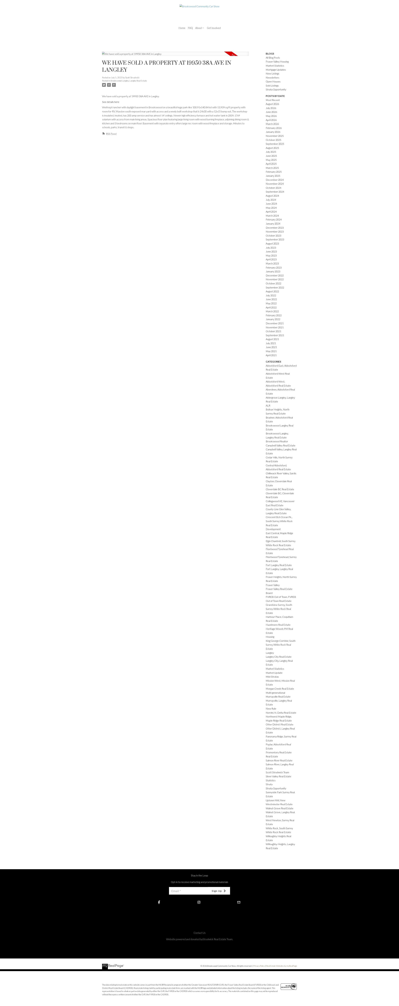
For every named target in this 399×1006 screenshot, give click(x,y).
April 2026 (271, 119)
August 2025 (272, 147)
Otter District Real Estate (279, 724)
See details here (110, 101)
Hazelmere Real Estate (278, 624)
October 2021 (273, 331)
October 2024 (273, 187)
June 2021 (271, 347)
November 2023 (275, 231)
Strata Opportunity (276, 89)
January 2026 (273, 131)
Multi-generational (275, 692)
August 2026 (272, 103)
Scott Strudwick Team (277, 772)
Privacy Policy (259, 966)
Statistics (271, 780)
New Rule (271, 708)
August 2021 (272, 339)
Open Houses (273, 81)
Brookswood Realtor (277, 441)
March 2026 (272, 123)
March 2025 (272, 167)
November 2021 (275, 327)
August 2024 (272, 195)
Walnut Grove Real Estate (279, 808)
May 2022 (271, 303)
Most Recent (273, 99)
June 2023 (271, 251)
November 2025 (275, 135)
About (198, 27)
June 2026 (271, 111)
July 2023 (271, 247)
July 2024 (271, 199)
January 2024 (273, 223)
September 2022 (275, 287)
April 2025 (271, 163)
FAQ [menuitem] (190, 27)
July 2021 (271, 343)
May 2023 (271, 255)
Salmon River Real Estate (279, 760)
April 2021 (271, 355)
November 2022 (275, 279)
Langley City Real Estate (278, 656)
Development (273, 529)
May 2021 (271, 351)
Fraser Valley (273, 584)
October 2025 (273, 139)
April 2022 (271, 307)
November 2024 (275, 183)
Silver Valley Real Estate (278, 776)
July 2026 (271, 107)
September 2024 (275, 191)
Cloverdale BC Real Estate (280, 489)
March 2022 (272, 311)
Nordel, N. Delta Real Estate (281, 712)
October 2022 (273, 283)
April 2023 (271, 259)
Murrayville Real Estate (278, 696)
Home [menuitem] (181, 27)
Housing (270, 636)
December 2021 (275, 323)
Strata (269, 784)
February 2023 (274, 267)
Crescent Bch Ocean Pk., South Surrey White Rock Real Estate (279, 521)
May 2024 (271, 207)
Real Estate (272, 756)
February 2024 (274, 219)
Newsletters (272, 77)
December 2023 (275, 227)
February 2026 (274, 127)
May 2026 (271, 115)
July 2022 (271, 295)
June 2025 (271, 155)
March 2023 (272, 263)
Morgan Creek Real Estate (280, 688)
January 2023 (273, 271)
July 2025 (271, 151)
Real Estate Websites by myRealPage (281, 966)
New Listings (272, 73)
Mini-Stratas (272, 676)
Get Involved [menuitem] (214, 27)
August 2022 (272, 291)
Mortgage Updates (276, 69)
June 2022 (271, 299)
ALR (268, 405)
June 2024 (271, 203)
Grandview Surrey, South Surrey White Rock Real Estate (279, 608)
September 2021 (275, 335)
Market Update (274, 672)
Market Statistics (275, 668)
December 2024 (275, 179)
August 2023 (272, 243)
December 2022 (275, 275)
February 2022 (274, 315)
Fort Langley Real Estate (279, 565)
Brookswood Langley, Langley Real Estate (129, 80)
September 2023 (275, 239)
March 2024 (272, 215)
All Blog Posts (273, 57)
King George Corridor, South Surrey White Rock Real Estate (281, 644)
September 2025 (275, 143)
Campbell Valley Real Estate (280, 445)
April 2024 (271, 211)
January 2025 (273, 175)
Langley (270, 652)
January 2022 (273, 319)
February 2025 (274, 171)
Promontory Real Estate (279, 752)
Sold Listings (272, 85)
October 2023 (273, 235)
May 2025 (271, 159)
